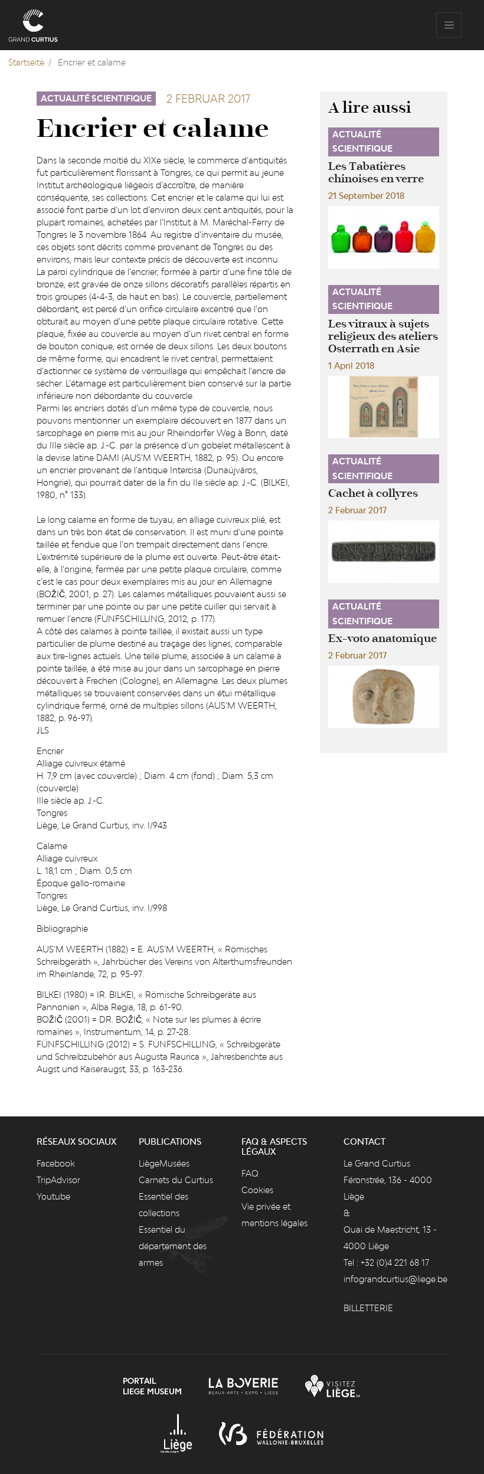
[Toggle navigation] (449, 25)
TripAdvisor (58, 1180)
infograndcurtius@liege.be (395, 1279)
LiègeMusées (164, 1163)
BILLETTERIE (368, 1308)
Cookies (257, 1190)
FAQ (250, 1173)
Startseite (26, 62)
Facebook (56, 1163)
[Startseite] (33, 25)
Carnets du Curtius (176, 1180)
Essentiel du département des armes (173, 1245)
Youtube (53, 1196)
